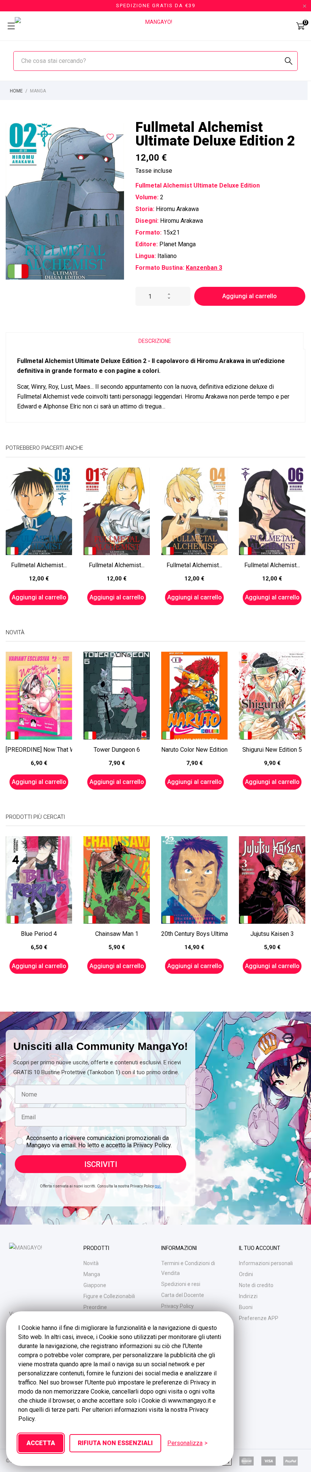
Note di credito (256, 1285)
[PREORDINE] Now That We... (39, 749)
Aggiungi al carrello (249, 296)
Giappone (94, 1285)
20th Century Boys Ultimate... (194, 933)
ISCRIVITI (100, 1164)
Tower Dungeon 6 (117, 749)
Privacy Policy (177, 1306)
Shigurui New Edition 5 (272, 749)
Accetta (41, 1443)
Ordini (246, 1274)
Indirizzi (248, 1296)
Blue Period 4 (39, 933)
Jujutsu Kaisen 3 (272, 933)
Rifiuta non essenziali (115, 1443)
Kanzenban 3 (204, 267)
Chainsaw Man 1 (116, 933)
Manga (91, 1274)
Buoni (246, 1307)
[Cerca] (289, 61)
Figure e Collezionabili (109, 1296)
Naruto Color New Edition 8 (194, 749)
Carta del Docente (182, 1295)
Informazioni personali (266, 1263)
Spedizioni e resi (180, 1284)
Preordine (95, 1307)
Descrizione (154, 341)
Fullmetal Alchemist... (39, 565)
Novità (91, 1263)
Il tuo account (259, 1248)
